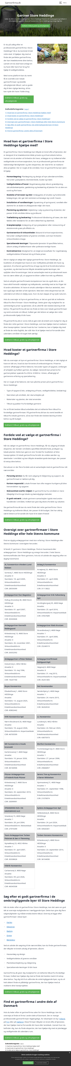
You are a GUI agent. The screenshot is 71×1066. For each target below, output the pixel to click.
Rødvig (10, 931)
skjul (26, 109)
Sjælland (20, 1022)
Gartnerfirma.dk (13, 2)
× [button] (69, 1052)
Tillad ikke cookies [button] (41, 1062)
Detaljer (54, 1059)
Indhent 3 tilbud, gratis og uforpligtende (35, 26)
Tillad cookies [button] (28, 1062)
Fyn (7, 1022)
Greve (9, 935)
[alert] (35, 1058)
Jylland (62, 1018)
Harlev (9, 922)
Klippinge (11, 927)
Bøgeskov (11, 940)
